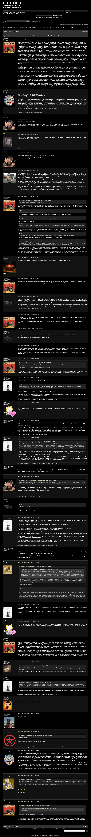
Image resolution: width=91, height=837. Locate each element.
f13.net (4, 27)
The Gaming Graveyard (25, 27)
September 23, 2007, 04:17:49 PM (28, 466)
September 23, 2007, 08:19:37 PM (28, 604)
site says (30, 584)
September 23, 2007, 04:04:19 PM (28, 437)
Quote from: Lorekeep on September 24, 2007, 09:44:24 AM (35, 805)
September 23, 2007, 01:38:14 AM (28, 91)
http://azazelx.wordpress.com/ (24, 130)
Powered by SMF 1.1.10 (36, 835)
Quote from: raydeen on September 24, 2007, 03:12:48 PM (35, 779)
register (23, 12)
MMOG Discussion (36, 27)
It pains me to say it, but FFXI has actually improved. (57, 828)
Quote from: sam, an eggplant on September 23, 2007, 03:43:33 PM (37, 442)
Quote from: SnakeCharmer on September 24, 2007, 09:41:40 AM (36, 735)
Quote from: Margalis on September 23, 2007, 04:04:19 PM (35, 566)
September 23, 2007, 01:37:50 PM (28, 358)
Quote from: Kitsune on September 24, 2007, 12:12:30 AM (35, 666)
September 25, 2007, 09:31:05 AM (28, 801)
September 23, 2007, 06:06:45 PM (28, 500)
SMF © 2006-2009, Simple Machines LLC (51, 835)
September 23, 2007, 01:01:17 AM (26, 39)
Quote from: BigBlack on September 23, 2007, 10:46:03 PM (35, 682)
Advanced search (35, 21)
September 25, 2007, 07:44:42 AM (28, 775)
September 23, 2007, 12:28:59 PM (28, 345)
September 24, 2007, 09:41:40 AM (28, 713)
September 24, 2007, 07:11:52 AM (28, 678)
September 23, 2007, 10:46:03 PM (28, 621)
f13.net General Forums (12, 27)
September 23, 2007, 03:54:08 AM (28, 134)
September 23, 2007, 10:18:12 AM (28, 314)
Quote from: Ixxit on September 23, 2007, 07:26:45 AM (34, 240)
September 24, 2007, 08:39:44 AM (28, 697)
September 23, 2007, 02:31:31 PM (28, 377)
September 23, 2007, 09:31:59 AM (28, 257)
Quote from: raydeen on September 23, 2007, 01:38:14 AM (35, 200)
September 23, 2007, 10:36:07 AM (28, 331)
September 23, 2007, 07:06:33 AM (28, 152)
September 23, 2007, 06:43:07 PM (28, 548)
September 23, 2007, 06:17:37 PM (28, 517)
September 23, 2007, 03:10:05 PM (28, 402)
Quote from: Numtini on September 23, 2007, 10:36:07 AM (35, 363)
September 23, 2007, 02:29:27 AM (28, 115)
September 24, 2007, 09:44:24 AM (28, 731)
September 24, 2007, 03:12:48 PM (28, 750)
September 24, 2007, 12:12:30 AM (28, 639)
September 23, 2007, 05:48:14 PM (28, 476)
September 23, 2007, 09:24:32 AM (28, 196)
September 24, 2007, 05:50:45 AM (28, 661)
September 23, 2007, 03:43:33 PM (28, 420)
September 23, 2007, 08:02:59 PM (28, 562)
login (18, 12)
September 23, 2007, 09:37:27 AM (28, 278)
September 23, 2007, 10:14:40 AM (28, 296)
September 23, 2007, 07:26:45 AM (28, 170)
